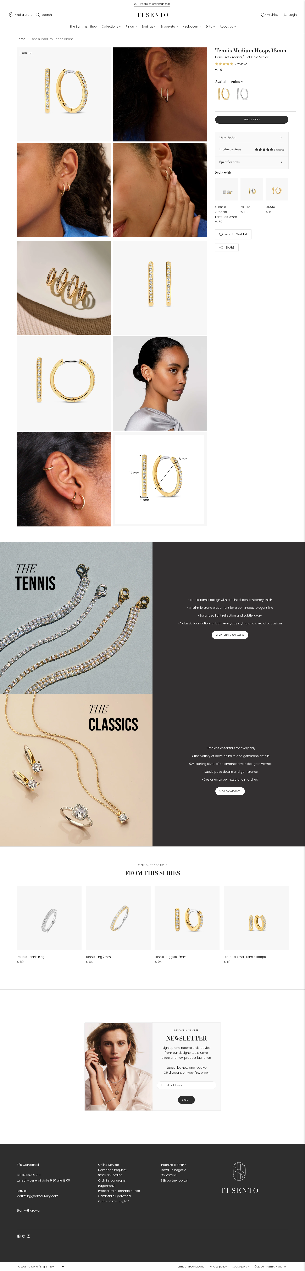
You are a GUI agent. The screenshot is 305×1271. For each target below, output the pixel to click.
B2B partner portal (174, 1180)
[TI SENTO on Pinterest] (23, 1237)
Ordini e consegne (112, 1180)
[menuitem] (191, 1266)
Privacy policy (218, 1266)
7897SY (270, 207)
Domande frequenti (112, 1170)
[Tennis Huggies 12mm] (187, 918)
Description (227, 137)
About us (226, 26)
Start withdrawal (28, 1210)
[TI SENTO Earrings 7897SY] (277, 189)
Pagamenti (106, 1186)
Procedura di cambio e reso (119, 1191)
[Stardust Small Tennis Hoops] (256, 918)
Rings (130, 26)
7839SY (245, 207)
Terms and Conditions (190, 1266)
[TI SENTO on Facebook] (19, 1237)
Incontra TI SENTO (173, 1165)
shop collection (230, 791)
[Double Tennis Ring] (49, 918)
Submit (186, 1099)
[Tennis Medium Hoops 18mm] (223, 95)
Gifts (208, 26)
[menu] (41, 1266)
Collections (110, 26)
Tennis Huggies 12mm (170, 957)
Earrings (147, 26)
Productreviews (251, 149)
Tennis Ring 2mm (98, 957)
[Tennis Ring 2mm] (118, 918)
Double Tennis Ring (30, 957)
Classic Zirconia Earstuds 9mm (226, 212)
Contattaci (169, 1175)
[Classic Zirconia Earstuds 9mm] (226, 189)
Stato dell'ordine (110, 1175)
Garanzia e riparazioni (114, 1196)
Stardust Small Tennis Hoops (245, 957)
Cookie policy (240, 1266)
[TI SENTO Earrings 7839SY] (251, 189)
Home (21, 39)
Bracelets (168, 26)
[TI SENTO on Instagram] (28, 1237)
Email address (169, 1079)
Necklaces (190, 26)
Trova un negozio (173, 1170)
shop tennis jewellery (230, 634)
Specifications (229, 162)
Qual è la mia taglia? (113, 1201)
